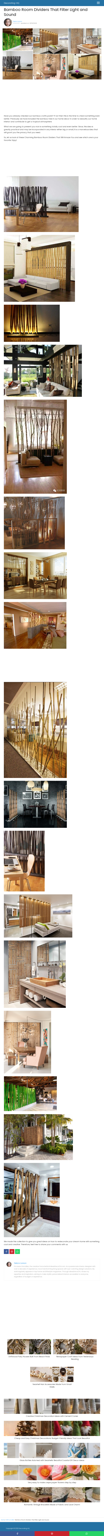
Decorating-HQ (11, 3)
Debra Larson (17, 21)
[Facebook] (6, 1251)
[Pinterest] (11, 1251)
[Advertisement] (34, 97)
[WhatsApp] (17, 1251)
